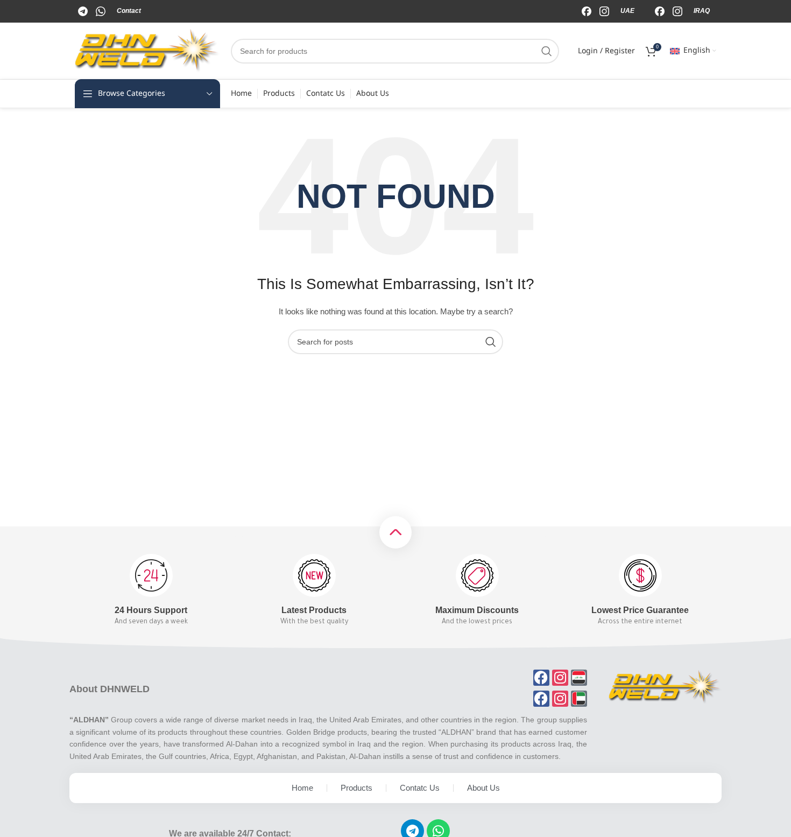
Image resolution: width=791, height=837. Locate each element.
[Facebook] (83, 11)
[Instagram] (101, 11)
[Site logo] (147, 50)
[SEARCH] (546, 51)
